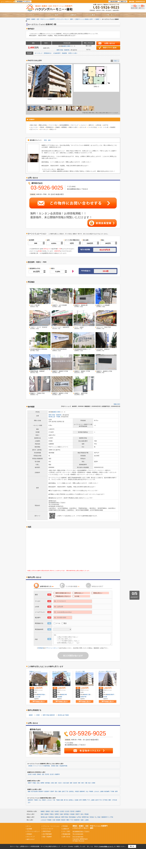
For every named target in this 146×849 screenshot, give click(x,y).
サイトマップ (31, 836)
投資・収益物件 (47, 836)
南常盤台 (47, 783)
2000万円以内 (47, 831)
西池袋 (86, 814)
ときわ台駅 (37, 696)
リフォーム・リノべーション (51, 826)
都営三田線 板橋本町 (49, 715)
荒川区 (47, 774)
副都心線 (57, 817)
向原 (89, 783)
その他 (77, 596)
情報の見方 (117, 404)
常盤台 (43, 694)
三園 (89, 694)
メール (58, 623)
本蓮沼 (77, 791)
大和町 (68, 46)
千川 (88, 800)
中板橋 (58, 416)
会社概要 (29, 829)
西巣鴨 (84, 800)
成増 (116, 791)
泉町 (56, 783)
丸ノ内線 (97, 817)
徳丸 (38, 783)
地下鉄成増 (34, 791)
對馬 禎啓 (47, 140)
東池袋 (72, 814)
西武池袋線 (72, 817)
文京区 (30, 774)
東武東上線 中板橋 (63, 715)
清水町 (75, 783)
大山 (87, 791)
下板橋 (58, 800)
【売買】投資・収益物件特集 (59, 766)
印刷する (116, 61)
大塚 (53, 820)
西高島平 (41, 791)
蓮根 (59, 791)
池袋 (61, 814)
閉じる (132, 846)
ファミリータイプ (48, 829)
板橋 (29, 791)
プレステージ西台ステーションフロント (110, 671)
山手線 (79, 817)
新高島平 (47, 791)
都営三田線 (60, 50)
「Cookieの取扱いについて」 (106, 846)
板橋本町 (67, 50)
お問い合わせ (66, 836)
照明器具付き (48, 53)
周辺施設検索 (66, 834)
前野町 (42, 783)
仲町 (66, 694)
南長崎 (46, 814)
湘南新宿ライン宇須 (107, 817)
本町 (82, 783)
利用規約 (40, 648)
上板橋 (101, 791)
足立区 (52, 774)
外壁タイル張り (72, 53)
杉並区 (34, 774)
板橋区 (64, 46)
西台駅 (105, 696)
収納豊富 (64, 53)
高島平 (112, 694)
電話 (65, 623)
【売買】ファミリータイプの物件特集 (39, 766)
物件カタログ (31, 839)
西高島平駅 (83, 696)
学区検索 (65, 826)
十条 (53, 800)
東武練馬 (106, 791)
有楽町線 (51, 817)
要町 (109, 800)
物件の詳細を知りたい (63, 593)
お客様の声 (65, 829)
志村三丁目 (65, 791)
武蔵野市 (57, 774)
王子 (29, 802)
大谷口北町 (66, 783)
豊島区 (39, 774)
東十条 (66, 800)
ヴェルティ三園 (80, 671)
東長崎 (58, 820)
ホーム (29, 826)
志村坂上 (71, 791)
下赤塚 (112, 791)
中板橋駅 (59, 696)
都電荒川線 (85, 817)
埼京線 (92, 817)
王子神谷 (105, 800)
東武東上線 (52, 416)
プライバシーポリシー (52, 648)
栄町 (71, 783)
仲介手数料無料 (47, 834)
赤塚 (52, 783)
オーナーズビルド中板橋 (59, 671)
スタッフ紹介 (66, 831)
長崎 (42, 814)
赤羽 (80, 800)
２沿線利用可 (57, 53)
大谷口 (60, 783)
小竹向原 (114, 800)
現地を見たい (97, 593)
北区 (43, 774)
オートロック (39, 53)
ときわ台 (96, 791)
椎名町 (63, 820)
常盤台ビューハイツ (35, 671)
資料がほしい (79, 593)
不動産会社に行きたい (63, 596)
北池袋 (76, 800)
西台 (56, 791)
